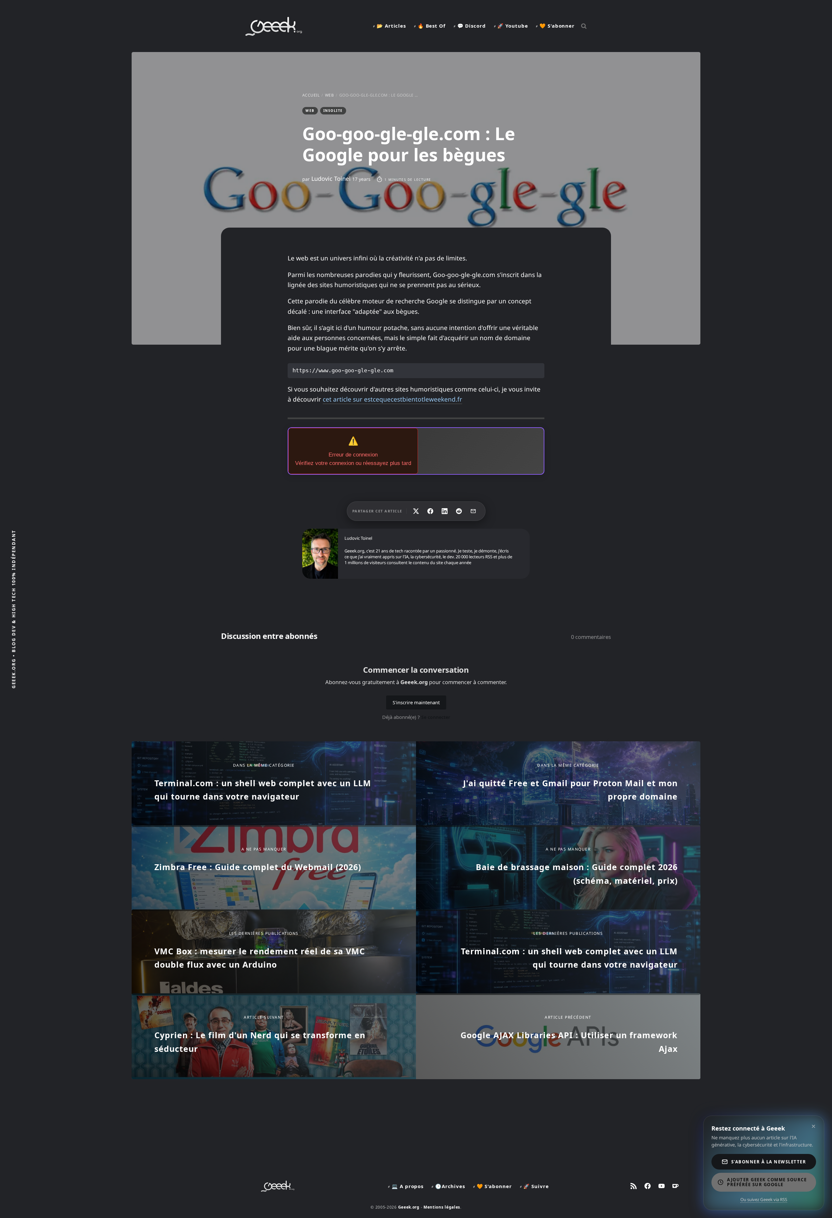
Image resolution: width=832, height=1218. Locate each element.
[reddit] (459, 511)
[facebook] (430, 511)
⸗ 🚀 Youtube (511, 25)
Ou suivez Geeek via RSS (763, 1199)
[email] (473, 511)
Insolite (333, 110)
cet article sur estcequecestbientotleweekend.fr (392, 399)
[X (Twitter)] (416, 511)
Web (329, 95)
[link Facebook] (647, 1186)
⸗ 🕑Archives (448, 1186)
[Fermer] (813, 1126)
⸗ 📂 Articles (389, 25)
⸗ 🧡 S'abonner (555, 25)
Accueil (310, 95)
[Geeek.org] (273, 33)
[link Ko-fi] (675, 1186)
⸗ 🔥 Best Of (430, 25)
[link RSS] (633, 1186)
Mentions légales (441, 1207)
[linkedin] (444, 511)
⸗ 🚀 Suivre (534, 1186)
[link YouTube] (661, 1186)
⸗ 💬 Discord (470, 25)
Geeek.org (409, 1207)
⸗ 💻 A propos (405, 1186)
